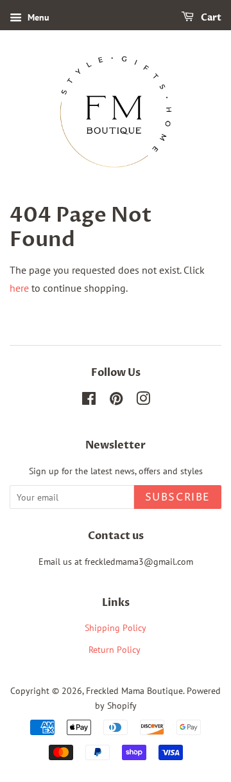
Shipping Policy (115, 628)
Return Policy (116, 649)
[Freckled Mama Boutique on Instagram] (143, 401)
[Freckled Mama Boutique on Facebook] (88, 401)
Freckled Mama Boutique (134, 691)
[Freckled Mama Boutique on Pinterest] (116, 401)
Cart (210, 18)
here (19, 287)
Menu (37, 17)
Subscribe (177, 497)
